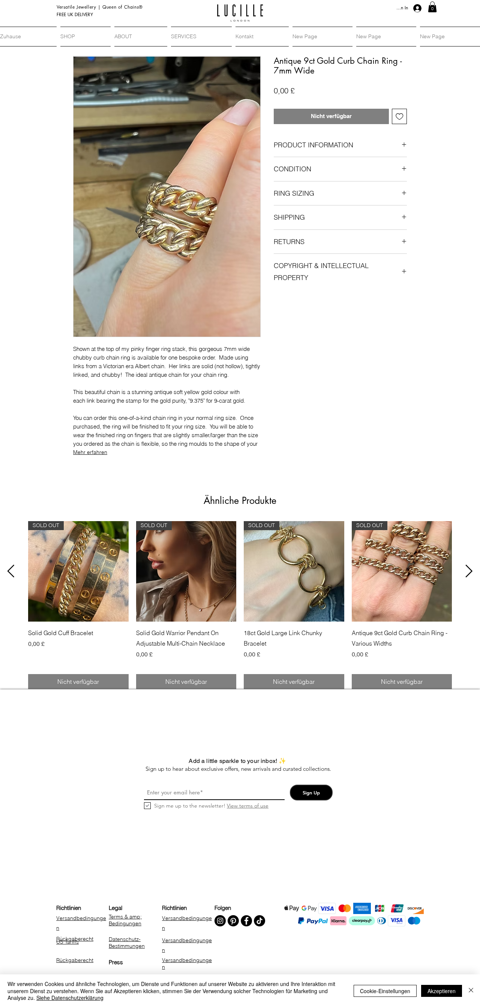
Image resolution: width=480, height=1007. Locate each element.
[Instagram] (220, 920)
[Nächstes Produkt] (469, 571)
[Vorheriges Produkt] (11, 571)
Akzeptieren (442, 991)
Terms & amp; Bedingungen (125, 920)
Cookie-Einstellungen (385, 991)
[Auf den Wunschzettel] (399, 116)
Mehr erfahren (90, 452)
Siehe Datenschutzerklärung (70, 997)
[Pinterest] (233, 920)
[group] (240, 605)
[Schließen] (471, 990)
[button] (432, 6)
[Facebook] (246, 920)
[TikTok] (259, 920)
